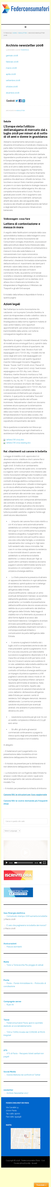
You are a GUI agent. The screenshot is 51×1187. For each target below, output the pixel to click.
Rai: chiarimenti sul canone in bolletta (25, 451)
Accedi (34, 1163)
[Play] (6, 863)
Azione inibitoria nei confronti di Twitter (23, 1075)
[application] (26, 852)
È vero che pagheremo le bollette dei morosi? (26, 925)
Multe (6, 962)
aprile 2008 (11, 74)
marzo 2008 (11, 68)
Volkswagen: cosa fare (17, 218)
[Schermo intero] (44, 863)
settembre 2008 (13, 80)
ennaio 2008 (12, 55)
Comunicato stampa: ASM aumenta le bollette (27, 916)
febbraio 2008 (12, 62)
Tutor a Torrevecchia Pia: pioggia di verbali (25, 965)
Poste (6, 980)
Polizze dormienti (14, 947)
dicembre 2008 (12, 93)
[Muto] (40, 863)
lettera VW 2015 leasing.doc (18, 443)
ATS (5, 1050)
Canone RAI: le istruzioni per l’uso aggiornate (25, 794)
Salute (7, 121)
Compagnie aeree (12, 1001)
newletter (20, 110)
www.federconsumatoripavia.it (25, 12)
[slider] (23, 862)
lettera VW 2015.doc (14, 440)
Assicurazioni (10, 943)
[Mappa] (25, 1138)
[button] (25, 852)
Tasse (6, 1020)
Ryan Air (10, 1004)
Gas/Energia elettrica (14, 913)
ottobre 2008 (12, 86)
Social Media (10, 1072)
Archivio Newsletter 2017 (17, 1093)
